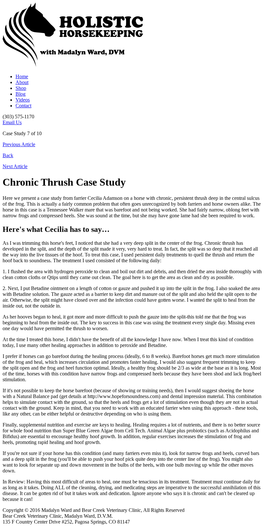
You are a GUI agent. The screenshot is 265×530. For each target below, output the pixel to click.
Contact (23, 105)
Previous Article (19, 144)
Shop (21, 88)
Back (8, 155)
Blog (21, 94)
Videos (23, 100)
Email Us (12, 122)
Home (22, 76)
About (22, 82)
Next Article (15, 166)
